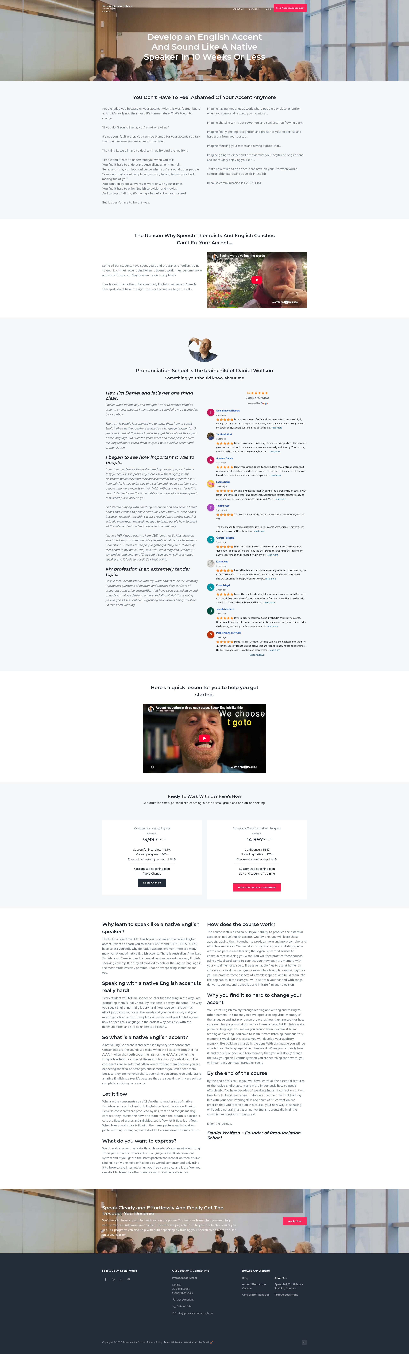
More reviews (257, 655)
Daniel (132, 393)
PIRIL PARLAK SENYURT (228, 633)
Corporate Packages (256, 1294)
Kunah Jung (222, 562)
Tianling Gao (223, 506)
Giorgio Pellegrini (225, 538)
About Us (280, 1278)
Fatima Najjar (223, 482)
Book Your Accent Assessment (257, 887)
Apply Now (294, 1221)
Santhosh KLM (224, 435)
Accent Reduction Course (254, 1286)
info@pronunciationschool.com (195, 1313)
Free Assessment (286, 1294)
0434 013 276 (184, 1307)
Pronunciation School (117, 6)
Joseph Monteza (225, 609)
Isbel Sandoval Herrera (228, 411)
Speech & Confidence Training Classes (288, 1286)
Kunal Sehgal (223, 585)
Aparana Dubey (224, 458)
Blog (245, 1278)
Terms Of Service (173, 1342)
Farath (206, 1342)
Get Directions (185, 1300)
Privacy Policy (154, 1342)
